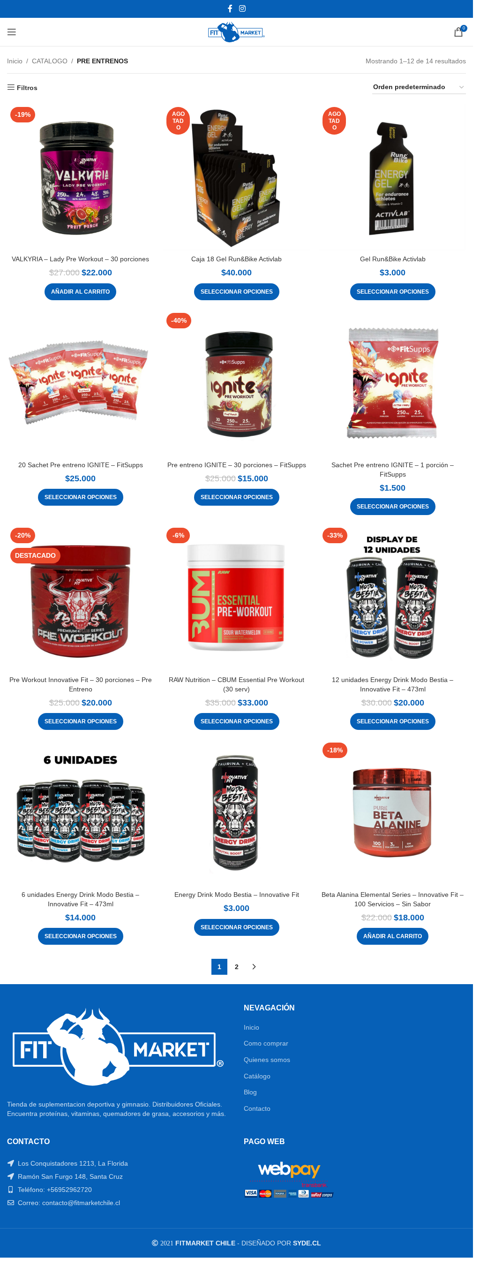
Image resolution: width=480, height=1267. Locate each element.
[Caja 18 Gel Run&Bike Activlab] (236, 177)
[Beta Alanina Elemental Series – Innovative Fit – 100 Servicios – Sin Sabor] (392, 812)
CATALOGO (50, 61)
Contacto (257, 1108)
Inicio (14, 61)
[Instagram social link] (242, 8)
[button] (80, 291)
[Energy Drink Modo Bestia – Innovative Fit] (236, 812)
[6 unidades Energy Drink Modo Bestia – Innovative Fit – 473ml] (80, 812)
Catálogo (257, 1076)
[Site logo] (236, 31)
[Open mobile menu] (11, 32)
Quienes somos (267, 1059)
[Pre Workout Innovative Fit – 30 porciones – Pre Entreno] (80, 597)
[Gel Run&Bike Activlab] (392, 177)
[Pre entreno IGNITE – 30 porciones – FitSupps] (236, 383)
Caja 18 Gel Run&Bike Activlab (236, 259)
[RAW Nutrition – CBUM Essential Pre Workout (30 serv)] (236, 597)
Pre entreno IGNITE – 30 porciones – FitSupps (236, 465)
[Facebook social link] (230, 8)
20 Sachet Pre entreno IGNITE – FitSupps (80, 465)
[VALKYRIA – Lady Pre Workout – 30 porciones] (80, 177)
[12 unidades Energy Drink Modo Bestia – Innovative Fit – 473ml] (392, 597)
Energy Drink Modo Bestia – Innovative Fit (236, 894)
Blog (250, 1092)
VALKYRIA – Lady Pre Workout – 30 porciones (80, 259)
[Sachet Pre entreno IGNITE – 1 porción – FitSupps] (392, 383)
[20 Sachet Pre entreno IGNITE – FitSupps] (80, 383)
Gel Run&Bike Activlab (393, 259)
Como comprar (266, 1043)
